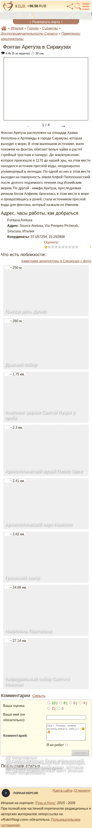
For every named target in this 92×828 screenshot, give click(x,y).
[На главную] (8, 6)
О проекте (82, 790)
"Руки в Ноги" (45, 803)
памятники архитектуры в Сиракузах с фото (56, 261)
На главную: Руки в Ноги (4, 28)
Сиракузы (50, 28)
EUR (21, 6)
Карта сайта (62, 790)
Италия (17, 28)
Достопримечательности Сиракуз (29, 33)
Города (33, 28)
